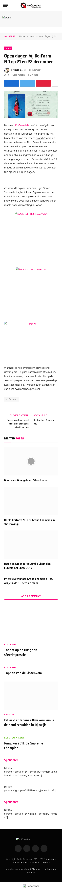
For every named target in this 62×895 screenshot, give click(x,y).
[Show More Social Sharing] (55, 83)
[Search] (58, 5)
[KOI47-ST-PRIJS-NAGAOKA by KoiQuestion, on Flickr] (31, 237)
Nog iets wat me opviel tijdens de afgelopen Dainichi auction (18, 423)
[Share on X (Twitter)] (27, 83)
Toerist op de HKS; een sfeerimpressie (20, 652)
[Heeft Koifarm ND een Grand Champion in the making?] (31, 501)
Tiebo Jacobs (20, 69)
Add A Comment (31, 596)
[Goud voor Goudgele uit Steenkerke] (31, 461)
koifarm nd (11, 399)
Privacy (46, 862)
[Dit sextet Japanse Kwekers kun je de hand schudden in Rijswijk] (31, 696)
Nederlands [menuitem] (33, 886)
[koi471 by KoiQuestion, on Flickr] (31, 341)
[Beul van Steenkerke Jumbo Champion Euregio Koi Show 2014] (31, 544)
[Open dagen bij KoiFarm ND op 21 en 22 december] (31, 104)
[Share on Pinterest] (43, 83)
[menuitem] (31, 886)
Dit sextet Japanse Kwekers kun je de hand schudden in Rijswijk (29, 722)
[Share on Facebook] (11, 83)
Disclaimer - (35, 862)
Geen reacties (18, 74)
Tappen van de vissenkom (23, 673)
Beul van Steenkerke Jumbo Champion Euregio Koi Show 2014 (27, 565)
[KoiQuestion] (31, 5)
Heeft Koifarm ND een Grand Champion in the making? (29, 522)
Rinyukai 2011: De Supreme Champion (23, 745)
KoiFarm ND (22, 125)
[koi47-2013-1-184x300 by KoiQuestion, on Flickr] (31, 292)
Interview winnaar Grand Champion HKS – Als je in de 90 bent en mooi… (29, 581)
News (8, 48)
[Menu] (5, 5)
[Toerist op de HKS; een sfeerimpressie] (31, 625)
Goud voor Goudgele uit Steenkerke (25, 480)
